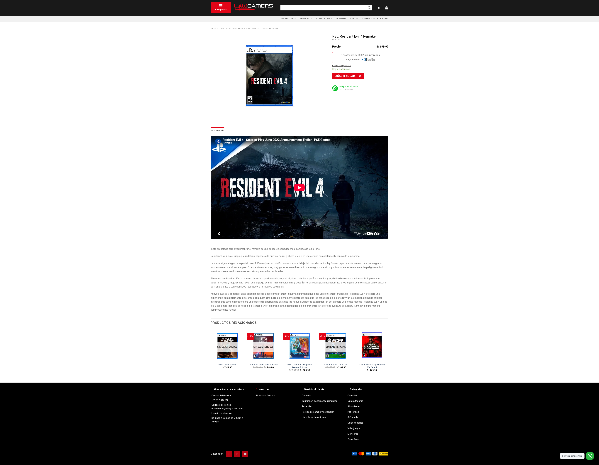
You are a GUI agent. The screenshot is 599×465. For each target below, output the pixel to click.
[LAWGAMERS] (253, 7)
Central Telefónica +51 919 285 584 (369, 18)
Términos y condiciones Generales (319, 401)
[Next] (381, 247)
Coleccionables (355, 422)
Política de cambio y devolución (318, 411)
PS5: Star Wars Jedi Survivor (263, 364)
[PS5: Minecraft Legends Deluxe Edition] (299, 345)
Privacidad (307, 406)
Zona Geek (353, 439)
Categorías (221, 9)
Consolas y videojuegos (231, 28)
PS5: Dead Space (227, 364)
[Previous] (218, 247)
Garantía (341, 18)
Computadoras (355, 401)
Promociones (288, 18)
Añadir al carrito (348, 75)
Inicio (213, 28)
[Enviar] (369, 7)
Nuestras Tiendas (265, 395)
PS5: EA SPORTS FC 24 (335, 364)
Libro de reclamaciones (314, 417)
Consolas (352, 395)
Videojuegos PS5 (269, 28)
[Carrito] (386, 7)
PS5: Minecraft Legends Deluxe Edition (299, 366)
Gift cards (353, 417)
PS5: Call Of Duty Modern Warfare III (372, 366)
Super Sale (306, 18)
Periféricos (353, 411)
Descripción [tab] (217, 130)
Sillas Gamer (354, 406)
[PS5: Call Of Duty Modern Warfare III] (371, 345)
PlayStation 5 (324, 18)
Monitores (353, 433)
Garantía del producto (341, 66)
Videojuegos (252, 28)
